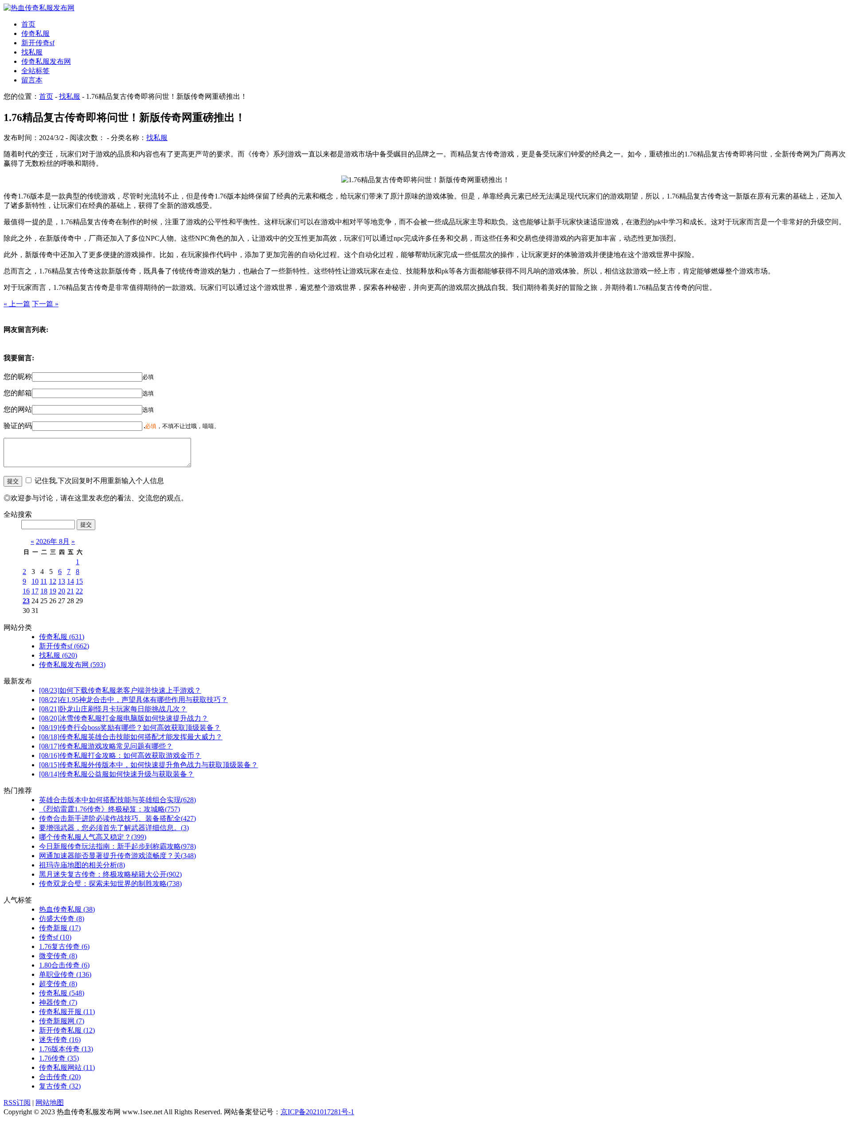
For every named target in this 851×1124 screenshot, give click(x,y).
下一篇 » (45, 304)
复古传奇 (60, 1086)
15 (79, 581)
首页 (28, 24)
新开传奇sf (38, 43)
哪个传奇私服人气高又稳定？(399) (92, 837)
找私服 (32, 52)
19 (52, 591)
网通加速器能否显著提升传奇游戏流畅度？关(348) (117, 855)
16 (26, 591)
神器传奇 (58, 1002)
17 (35, 591)
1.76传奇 (59, 1058)
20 (61, 591)
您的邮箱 (18, 393)
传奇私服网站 (67, 1067)
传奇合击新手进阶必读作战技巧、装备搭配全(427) (117, 818)
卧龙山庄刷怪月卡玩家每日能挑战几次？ (113, 709)
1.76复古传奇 (64, 946)
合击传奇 (60, 1077)
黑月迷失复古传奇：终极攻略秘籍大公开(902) (110, 874)
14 (70, 581)
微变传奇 (58, 956)
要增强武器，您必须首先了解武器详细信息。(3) (114, 827)
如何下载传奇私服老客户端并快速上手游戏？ (120, 690)
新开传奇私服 (67, 1030)
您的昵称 (18, 376)
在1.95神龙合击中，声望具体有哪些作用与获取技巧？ (133, 699)
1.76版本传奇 (66, 1049)
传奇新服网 (61, 1021)
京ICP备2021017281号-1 (317, 1112)
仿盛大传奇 (61, 918)
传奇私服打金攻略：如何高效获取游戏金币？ (120, 755)
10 (35, 581)
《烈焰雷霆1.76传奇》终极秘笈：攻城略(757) (109, 809)
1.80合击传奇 (64, 965)
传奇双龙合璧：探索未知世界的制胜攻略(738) (110, 883)
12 (52, 581)
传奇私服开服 (67, 1011)
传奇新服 (60, 928)
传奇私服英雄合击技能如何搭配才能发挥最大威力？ (131, 737)
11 (43, 581)
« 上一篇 (17, 304)
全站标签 (35, 70)
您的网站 (18, 409)
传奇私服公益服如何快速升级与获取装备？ (116, 774)
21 (70, 591)
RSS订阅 (17, 1102)
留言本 (32, 80)
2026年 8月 (53, 541)
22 (79, 591)
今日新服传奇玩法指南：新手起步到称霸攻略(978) (117, 846)
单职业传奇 (65, 974)
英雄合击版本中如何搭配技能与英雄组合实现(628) (117, 800)
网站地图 (49, 1102)
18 (43, 591)
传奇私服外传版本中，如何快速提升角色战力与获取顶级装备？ (148, 765)
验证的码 (18, 425)
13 (61, 581)
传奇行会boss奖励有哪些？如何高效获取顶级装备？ (130, 727)
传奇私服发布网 (46, 61)
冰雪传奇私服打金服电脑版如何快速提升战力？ (123, 718)
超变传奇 (58, 983)
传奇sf (55, 937)
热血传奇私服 (67, 909)
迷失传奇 (60, 1039)
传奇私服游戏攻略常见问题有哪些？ (106, 746)
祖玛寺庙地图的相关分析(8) (82, 865)
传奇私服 (35, 33)
